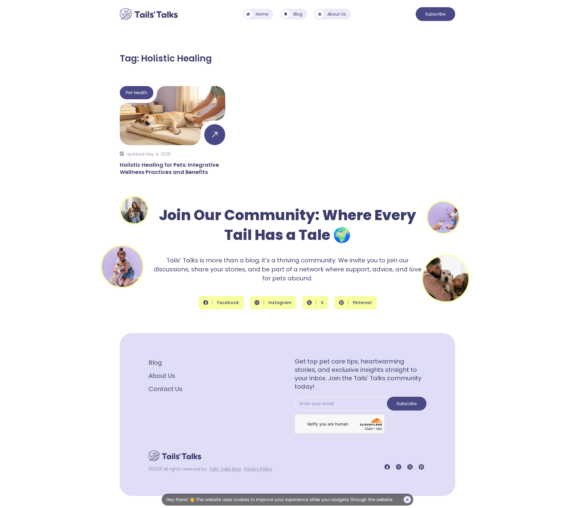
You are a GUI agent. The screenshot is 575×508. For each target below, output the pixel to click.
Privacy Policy (258, 469)
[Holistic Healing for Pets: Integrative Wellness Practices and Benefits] (172, 130)
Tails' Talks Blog (225, 469)
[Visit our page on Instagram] (399, 467)
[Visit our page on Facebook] (387, 467)
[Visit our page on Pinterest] (421, 467)
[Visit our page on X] (410, 467)
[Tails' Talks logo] (149, 14)
